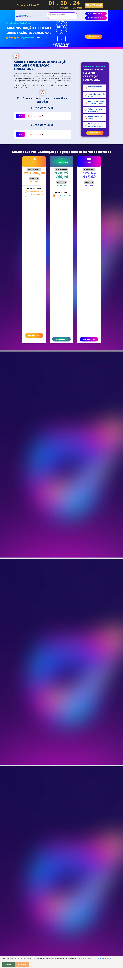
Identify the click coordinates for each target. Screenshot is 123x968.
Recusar (22, 964)
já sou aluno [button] (95, 13)
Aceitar (9, 964)
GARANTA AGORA (94, 5)
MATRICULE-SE (93, 36)
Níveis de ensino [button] (96, 18)
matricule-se (94, 133)
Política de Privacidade (103, 958)
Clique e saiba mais (34, 116)
